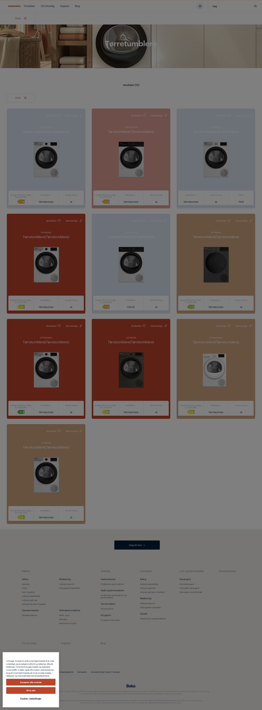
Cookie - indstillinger (30, 698)
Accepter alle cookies (31, 682)
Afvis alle (30, 690)
